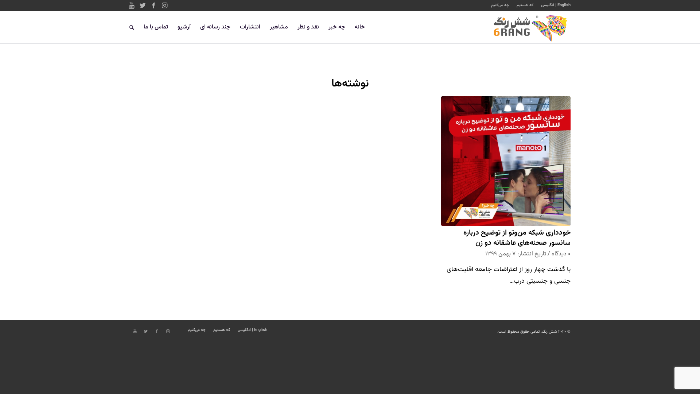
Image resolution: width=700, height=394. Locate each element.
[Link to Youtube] (131, 5)
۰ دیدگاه (561, 254)
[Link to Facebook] (153, 5)
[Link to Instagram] (164, 5)
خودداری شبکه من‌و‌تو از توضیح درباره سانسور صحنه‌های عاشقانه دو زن (517, 238)
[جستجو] (132, 27)
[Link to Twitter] (142, 5)
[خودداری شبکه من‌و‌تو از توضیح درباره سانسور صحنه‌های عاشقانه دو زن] (506, 161)
